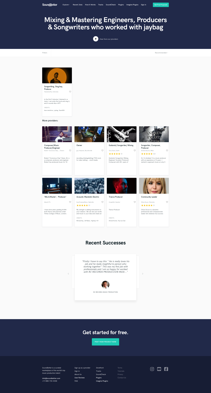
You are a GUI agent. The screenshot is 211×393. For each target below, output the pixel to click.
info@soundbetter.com (51, 378)
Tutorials (121, 371)
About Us (78, 374)
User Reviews (80, 378)
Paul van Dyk (121, 221)
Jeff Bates (87, 221)
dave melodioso (48, 110)
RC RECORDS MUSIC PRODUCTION (105, 292)
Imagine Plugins (132, 5)
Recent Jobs (77, 5)
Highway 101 (95, 221)
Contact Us (122, 378)
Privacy (120, 374)
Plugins (121, 5)
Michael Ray (79, 221)
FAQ (76, 381)
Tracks (100, 5)
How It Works (90, 5)
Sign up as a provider (82, 368)
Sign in (143, 5)
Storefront (100, 368)
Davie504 (62, 110)
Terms (120, 368)
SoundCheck (111, 5)
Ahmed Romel (113, 221)
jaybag (56, 110)
